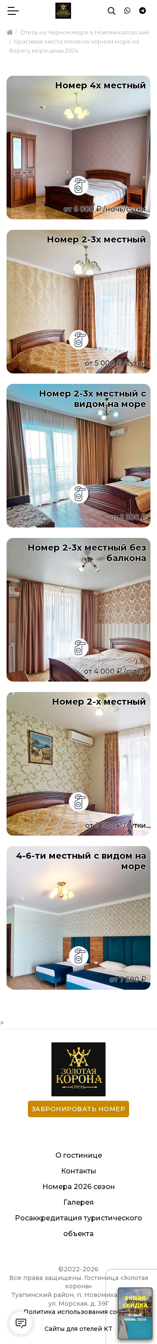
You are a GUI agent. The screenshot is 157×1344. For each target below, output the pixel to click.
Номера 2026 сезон (78, 1187)
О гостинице (78, 1155)
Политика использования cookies (79, 1312)
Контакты (78, 1171)
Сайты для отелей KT (78, 1329)
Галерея (78, 1202)
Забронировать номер (79, 1109)
